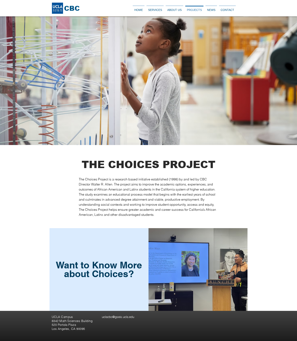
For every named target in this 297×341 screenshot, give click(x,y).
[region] (99, 269)
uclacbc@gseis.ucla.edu (118, 317)
